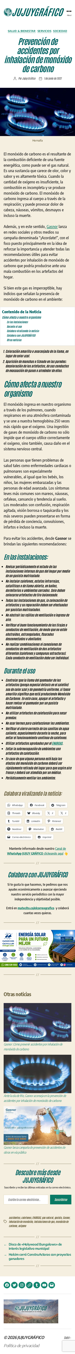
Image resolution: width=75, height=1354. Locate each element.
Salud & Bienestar (22, 30)
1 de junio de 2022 (53, 78)
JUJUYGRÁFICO (30, 1337)
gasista (58, 1217)
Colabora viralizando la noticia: (23, 330)
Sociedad (60, 30)
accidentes (14, 1217)
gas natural (47, 1217)
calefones (26, 1217)
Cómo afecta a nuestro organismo (21, 317)
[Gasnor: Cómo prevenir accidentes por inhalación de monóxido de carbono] (37, 1022)
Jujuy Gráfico (28, 78)
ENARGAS (57, 743)
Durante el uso (14, 326)
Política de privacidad (21, 1345)
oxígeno (22, 1225)
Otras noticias (14, 340)
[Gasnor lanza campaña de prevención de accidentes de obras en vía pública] (37, 1125)
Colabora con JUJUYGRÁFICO (21, 335)
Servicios (45, 30)
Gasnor (52, 226)
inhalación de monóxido (21, 1221)
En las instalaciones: (17, 322)
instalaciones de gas (44, 1221)
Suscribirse (60, 1199)
